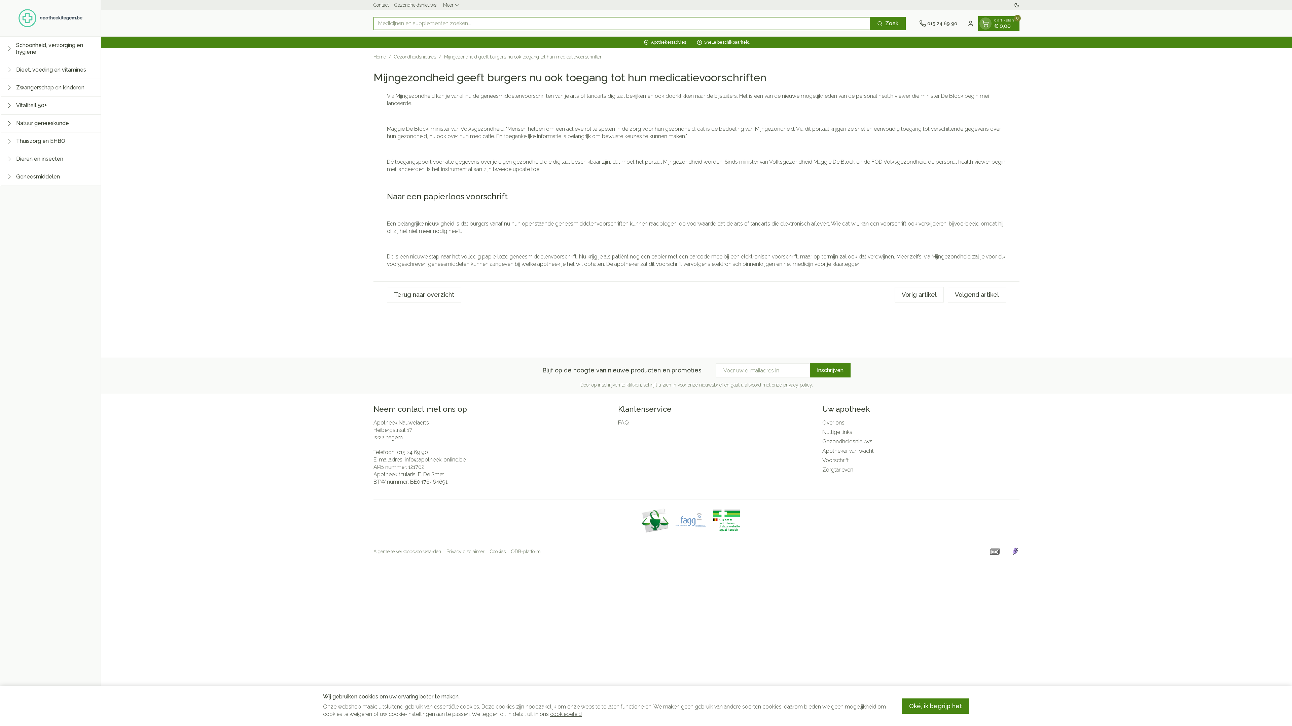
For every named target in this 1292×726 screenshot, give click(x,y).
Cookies (498, 551)
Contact (381, 5)
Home (379, 56)
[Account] (970, 23)
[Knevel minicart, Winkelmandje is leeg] (985, 23)
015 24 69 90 (412, 452)
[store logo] (50, 18)
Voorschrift (835, 460)
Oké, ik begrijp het (935, 706)
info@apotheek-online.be (435, 459)
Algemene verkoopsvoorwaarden (407, 551)
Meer (448, 5)
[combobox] (621, 23)
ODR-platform (526, 551)
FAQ (623, 422)
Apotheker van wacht (848, 451)
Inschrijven (830, 370)
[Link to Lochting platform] (1015, 552)
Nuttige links (837, 432)
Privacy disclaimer (465, 551)
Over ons (833, 422)
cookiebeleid (566, 714)
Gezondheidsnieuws (415, 5)
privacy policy (797, 385)
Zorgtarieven (837, 470)
